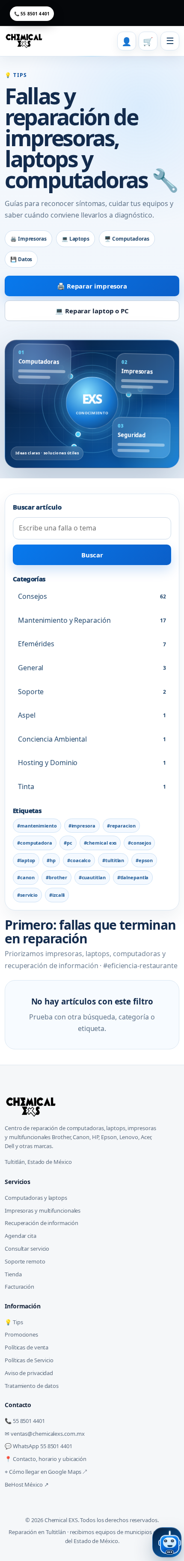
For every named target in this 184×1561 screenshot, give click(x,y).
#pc (68, 842)
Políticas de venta (26, 1347)
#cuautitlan (92, 877)
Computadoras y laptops (36, 1198)
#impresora (81, 825)
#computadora (34, 842)
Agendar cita (20, 1236)
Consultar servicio (27, 1248)
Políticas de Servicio (29, 1360)
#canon (25, 877)
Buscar (92, 555)
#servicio (27, 895)
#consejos (139, 842)
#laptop (26, 860)
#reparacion (121, 825)
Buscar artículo (37, 507)
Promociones (21, 1334)
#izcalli (57, 895)
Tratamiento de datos (32, 1386)
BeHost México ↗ (27, 1484)
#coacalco (79, 860)
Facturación (19, 1286)
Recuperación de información (41, 1223)
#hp (51, 860)
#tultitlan (113, 860)
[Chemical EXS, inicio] (25, 41)
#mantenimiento (37, 825)
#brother (56, 877)
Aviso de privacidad (29, 1373)
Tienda (13, 1274)
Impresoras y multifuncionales (42, 1210)
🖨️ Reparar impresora (92, 286)
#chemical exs (100, 842)
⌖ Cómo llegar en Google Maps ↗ (46, 1472)
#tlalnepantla (133, 877)
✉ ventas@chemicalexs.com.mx (44, 1433)
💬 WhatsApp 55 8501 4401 (38, 1446)
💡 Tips (14, 1322)
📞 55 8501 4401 (32, 14)
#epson (144, 860)
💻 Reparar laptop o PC (92, 310)
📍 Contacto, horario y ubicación (45, 1459)
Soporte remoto (25, 1261)
